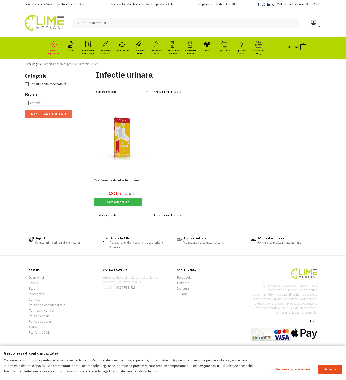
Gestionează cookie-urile (293, 369)
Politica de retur (40, 321)
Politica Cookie (39, 316)
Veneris (35, 103)
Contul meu (314, 26)
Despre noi (36, 277)
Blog (32, 288)
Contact (34, 299)
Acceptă (330, 369)
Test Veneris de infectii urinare (116, 180)
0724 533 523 (126, 287)
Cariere (34, 283)
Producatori (37, 294)
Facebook (184, 277)
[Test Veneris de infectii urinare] (122, 137)
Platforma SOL (39, 332)
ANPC (33, 327)
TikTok (182, 294)
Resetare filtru (48, 114)
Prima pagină (33, 64)
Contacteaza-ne (118, 202)
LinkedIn (183, 283)
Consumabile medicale (46, 84)
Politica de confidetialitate (47, 305)
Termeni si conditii (41, 310)
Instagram (184, 288)
